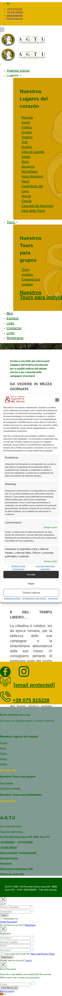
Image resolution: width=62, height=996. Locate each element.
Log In (29, 960)
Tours (11, 222)
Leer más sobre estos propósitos (45, 567)
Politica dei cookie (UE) (12, 874)
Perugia (27, 117)
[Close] (3, 899)
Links (10, 323)
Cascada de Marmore (37, 206)
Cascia (26, 201)
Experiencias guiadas (10, 788)
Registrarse (15, 338)
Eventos (13, 318)
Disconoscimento (9, 858)
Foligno (26, 127)
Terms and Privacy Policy (42, 954)
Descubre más (8, 770)
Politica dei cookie (12, 598)
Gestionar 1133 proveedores (18, 567)
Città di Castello (32, 152)
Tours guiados (6, 783)
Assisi (25, 122)
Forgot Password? (8, 922)
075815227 (9, 842)
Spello (25, 156)
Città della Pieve (33, 210)
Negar (31, 583)
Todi (24, 142)
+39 (2, 842)
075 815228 (27, 842)
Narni (25, 181)
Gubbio (26, 147)
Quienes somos (18, 70)
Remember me (10, 918)
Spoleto (27, 137)
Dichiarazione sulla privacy (34, 598)
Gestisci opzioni (31, 592)
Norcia (26, 196)
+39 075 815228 (14, 9)
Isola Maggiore (32, 176)
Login (11, 333)
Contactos (14, 328)
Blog (10, 313)
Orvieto (26, 132)
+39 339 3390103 (15, 12)
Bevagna (27, 166)
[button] (57, 400)
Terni (25, 161)
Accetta (31, 574)
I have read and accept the (29, 954)
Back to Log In (7, 991)
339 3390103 (10, 847)
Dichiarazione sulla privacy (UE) (16, 869)
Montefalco (29, 171)
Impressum (53, 598)
